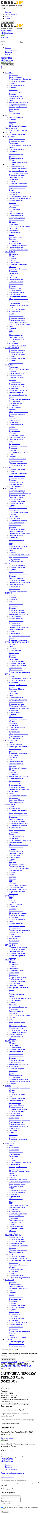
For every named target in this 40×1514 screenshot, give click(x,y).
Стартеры (12, 879)
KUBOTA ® (9, 896)
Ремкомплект (14, 1150)
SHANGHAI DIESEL (13, 1235)
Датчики (12, 207)
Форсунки (13, 939)
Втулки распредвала (16, 85)
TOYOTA (8, 132)
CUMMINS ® (10, 252)
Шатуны (12, 88)
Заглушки (12, 341)
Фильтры (12, 267)
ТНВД (11, 275)
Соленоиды (13, 224)
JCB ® (7, 674)
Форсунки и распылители (18, 103)
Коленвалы (13, 90)
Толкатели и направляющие (19, 198)
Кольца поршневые (16, 98)
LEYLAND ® (10, 945)
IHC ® (7, 563)
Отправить (5, 1512)
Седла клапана (14, 192)
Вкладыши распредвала (18, 184)
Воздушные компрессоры (18, 250)
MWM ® (8, 1086)
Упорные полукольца (17, 727)
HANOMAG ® (10, 489)
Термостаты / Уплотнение (18, 815)
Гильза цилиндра (15, 77)
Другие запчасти (11, 128)
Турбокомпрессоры (16, 248)
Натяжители (13, 241)
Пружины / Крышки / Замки (19, 226)
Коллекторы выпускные (18, 186)
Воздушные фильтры (17, 1346)
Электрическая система (17, 346)
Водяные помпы (15, 290)
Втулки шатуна (14, 113)
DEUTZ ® (9, 365)
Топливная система (16, 282)
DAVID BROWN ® (12, 348)
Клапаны (12, 94)
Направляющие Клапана (18, 105)
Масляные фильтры (16, 1344)
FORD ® (8, 467)
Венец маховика (15, 233)
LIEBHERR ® (10, 960)
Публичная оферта (7, 1477)
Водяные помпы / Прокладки (20, 79)
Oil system (13, 1005)
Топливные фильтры (16, 1342)
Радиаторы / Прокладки (18, 171)
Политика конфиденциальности (12, 1473)
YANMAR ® (9, 1280)
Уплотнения (13, 152)
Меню (3, 8)
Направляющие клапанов (18, 823)
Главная (4, 1362)
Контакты (8, 16)
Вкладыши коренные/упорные (20, 998)
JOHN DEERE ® (11, 740)
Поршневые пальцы (16, 220)
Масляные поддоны (16, 292)
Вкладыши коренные (17, 92)
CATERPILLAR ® (11, 164)
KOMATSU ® (10, 804)
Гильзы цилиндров (16, 117)
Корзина (4, 37)
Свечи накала (14, 205)
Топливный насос (15, 668)
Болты (11, 100)
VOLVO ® (9, 1254)
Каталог (8, 12)
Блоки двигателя (15, 237)
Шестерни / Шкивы (16, 166)
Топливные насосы (16, 177)
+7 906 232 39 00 (7, 1459)
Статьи (7, 18)
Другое (12, 156)
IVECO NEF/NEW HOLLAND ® (17, 642)
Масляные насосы (16, 96)
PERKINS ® (9, 1143)
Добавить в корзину (21, 1404)
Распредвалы (14, 109)
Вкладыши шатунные (17, 81)
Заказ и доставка (11, 14)
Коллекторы (13, 730)
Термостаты (13, 75)
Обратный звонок (7, 22)
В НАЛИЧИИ (10, 137)
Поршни (12, 83)
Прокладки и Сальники (18, 107)
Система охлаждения (17, 465)
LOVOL (8, 115)
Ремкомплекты (14, 230)
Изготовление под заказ (18, 130)
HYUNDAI (9, 73)
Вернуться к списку (8, 1438)
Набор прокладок (15, 1244)
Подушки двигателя (16, 386)
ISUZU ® (8, 593)
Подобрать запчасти (8, 1359)
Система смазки (15, 243)
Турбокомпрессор (15, 979)
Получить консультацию (10, 1424)
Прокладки (13, 258)
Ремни (11, 111)
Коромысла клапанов (17, 188)
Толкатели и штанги (16, 866)
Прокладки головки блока (18, 1246)
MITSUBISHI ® (11, 1041)
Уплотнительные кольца (18, 162)
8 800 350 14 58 (6, 31)
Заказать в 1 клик (7, 1404)
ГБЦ (11, 124)
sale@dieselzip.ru (7, 33)
